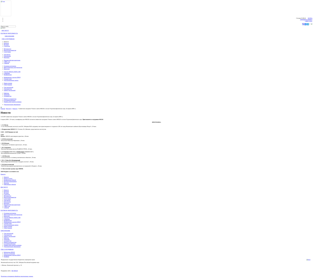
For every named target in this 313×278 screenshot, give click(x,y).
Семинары (7, 73)
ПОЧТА (310, 18)
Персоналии (7, 56)
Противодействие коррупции (12, 60)
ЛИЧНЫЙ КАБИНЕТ (306, 19)
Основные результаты (10, 66)
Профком (6, 256)
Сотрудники (7, 52)
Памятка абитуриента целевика (12, 101)
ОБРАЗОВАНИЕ (9, 36)
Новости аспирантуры (10, 99)
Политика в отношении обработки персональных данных (17, 276)
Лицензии (7, 94)
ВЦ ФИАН (15, 270)
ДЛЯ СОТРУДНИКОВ (8, 39)
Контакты (6, 57)
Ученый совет (8, 79)
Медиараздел (7, 49)
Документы (7, 54)
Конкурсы (7, 69)
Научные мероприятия (10, 181)
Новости (15, 108)
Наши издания (8, 83)
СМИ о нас (7, 61)
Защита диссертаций (9, 90)
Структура (7, 46)
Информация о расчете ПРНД (12, 77)
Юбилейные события (10, 184)
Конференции (8, 74)
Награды (6, 43)
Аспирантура (7, 96)
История (6, 44)
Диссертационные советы (11, 80)
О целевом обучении (9, 100)
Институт (8, 108)
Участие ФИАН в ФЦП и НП (12, 71)
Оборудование (8, 84)
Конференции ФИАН (10, 180)
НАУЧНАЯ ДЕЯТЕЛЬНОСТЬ (9, 33)
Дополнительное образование (12, 104)
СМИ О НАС (308, 21)
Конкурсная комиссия (10, 50)
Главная (3, 108)
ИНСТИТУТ (5, 30)
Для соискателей (8, 87)
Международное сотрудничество (13, 67)
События (6, 63)
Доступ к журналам (9, 253)
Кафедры (6, 93)
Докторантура (8, 89)
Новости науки (8, 178)
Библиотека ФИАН (9, 252)
